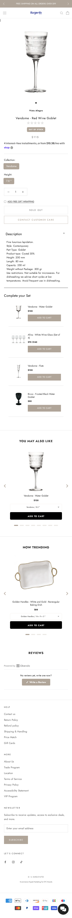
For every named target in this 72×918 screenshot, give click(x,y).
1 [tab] (36, 103)
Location (8, 773)
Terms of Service (13, 779)
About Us (9, 761)
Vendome (11, 166)
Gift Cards (9, 743)
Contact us (9, 714)
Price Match (10, 737)
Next (68, 4)
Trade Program (12, 767)
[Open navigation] (4, 13)
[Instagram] (13, 862)
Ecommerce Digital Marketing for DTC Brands (36, 882)
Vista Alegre (36, 110)
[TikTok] (21, 862)
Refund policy (11, 725)
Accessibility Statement (16, 790)
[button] (36, 123)
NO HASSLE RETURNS (36, 3)
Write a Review (39, 683)
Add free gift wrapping (21, 201)
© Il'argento (36, 877)
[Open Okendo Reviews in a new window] (17, 665)
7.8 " (9, 181)
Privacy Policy (11, 785)
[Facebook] (5, 862)
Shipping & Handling (15, 731)
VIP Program (11, 796)
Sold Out (36, 210)
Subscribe (16, 839)
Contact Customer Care (36, 219)
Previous (4, 4)
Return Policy (11, 720)
